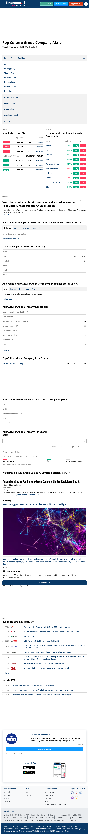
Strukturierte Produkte (13, 820)
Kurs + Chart (9, 64)
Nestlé (48, 145)
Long (76, 145)
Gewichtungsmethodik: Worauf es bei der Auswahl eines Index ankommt (43, 690)
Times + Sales (9, 73)
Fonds (79, 817)
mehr (4, 350)
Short (83, 145)
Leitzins (73, 820)
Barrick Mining (52, 168)
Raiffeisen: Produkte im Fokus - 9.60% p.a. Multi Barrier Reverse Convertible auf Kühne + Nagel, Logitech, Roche (54, 657)
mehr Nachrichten (10, 239)
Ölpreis (65, 820)
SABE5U (39, 160)
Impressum (49, 792)
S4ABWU (39, 151)
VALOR (5, 47)
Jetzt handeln (44, 582)
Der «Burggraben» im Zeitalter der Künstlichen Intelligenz (47, 652)
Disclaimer (49, 798)
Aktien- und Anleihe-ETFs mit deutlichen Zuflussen (44, 663)
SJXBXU (39, 142)
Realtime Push (10, 86)
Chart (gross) (9, 68)
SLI (21, 815)
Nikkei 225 (77, 815)
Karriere (7, 795)
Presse (7, 798)
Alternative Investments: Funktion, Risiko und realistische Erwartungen (42, 695)
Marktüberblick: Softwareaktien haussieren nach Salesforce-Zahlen (51, 632)
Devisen (39, 817)
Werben (29, 795)
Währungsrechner (52, 820)
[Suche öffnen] (86, 4)
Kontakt (7, 792)
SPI (16, 815)
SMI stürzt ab (29, 636)
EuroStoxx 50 (42, 815)
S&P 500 (7, 817)
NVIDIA (49, 155)
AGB (46, 801)
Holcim (49, 173)
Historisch (8, 91)
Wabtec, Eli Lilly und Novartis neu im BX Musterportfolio (47, 668)
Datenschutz (50, 795)
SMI (14, 817)
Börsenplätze (9, 82)
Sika (47, 187)
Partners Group (52, 164)
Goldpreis (23, 817)
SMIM (26, 815)
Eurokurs (59, 817)
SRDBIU (39, 170)
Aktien (31, 817)
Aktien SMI (8, 815)
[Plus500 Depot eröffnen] (18, 5)
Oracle (48, 178)
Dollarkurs (49, 817)
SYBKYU (39, 147)
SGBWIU (39, 165)
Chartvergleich (10, 77)
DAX (33, 815)
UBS (47, 150)
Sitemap (7, 801)
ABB (47, 159)
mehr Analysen (8, 299)
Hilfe (28, 792)
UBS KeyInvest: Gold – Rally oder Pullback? (41, 641)
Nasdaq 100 (65, 815)
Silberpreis (70, 817)
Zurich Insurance (53, 182)
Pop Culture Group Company (14, 363)
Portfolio (39, 820)
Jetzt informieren (10, 215)
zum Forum (6, 487)
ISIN (22, 47)
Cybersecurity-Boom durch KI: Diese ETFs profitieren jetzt (47, 627)
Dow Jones (54, 815)
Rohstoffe (29, 820)
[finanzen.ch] (16, 2)
